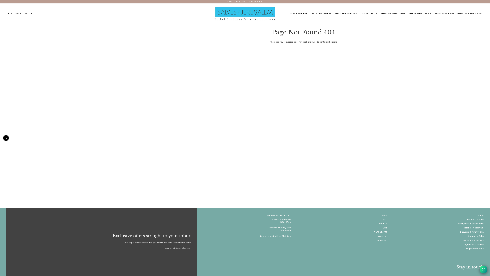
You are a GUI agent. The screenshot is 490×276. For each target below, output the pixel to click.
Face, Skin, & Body (475, 219)
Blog (385, 228)
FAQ (385, 219)
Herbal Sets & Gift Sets (473, 240)
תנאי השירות (382, 236)
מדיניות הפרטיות (380, 232)
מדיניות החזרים (381, 240)
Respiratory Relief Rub (474, 228)
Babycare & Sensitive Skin (472, 232)
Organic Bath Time (475, 248)
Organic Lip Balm (476, 236)
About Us (383, 223)
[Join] (15, 248)
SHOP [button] (481, 215)
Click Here (286, 236)
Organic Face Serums (474, 244)
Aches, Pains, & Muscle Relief (471, 223)
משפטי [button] (384, 215)
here (315, 42)
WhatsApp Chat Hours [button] (279, 215)
